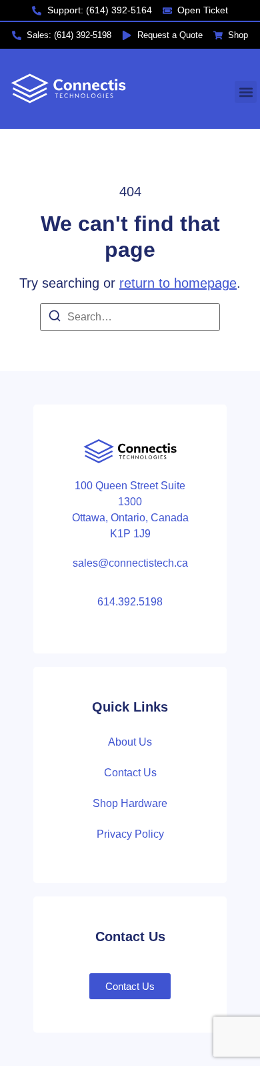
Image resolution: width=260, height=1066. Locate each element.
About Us (130, 742)
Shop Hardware (130, 803)
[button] (246, 92)
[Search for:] (130, 317)
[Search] (54, 318)
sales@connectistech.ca (130, 563)
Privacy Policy (130, 834)
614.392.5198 (130, 601)
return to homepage (178, 283)
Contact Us (130, 772)
